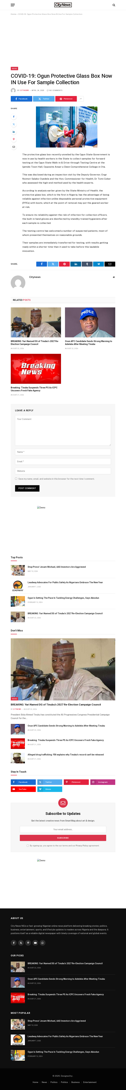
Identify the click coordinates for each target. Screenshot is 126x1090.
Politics (54, 1082)
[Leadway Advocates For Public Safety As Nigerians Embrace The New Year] (18, 586)
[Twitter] (14, 124)
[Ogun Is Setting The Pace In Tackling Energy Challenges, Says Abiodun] (18, 601)
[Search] (113, 5)
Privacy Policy (82, 846)
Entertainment (89, 1082)
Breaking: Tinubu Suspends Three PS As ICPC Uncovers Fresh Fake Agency (34, 389)
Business (75, 1082)
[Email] (14, 147)
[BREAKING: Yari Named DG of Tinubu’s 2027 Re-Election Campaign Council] (36, 322)
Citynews (24, 90)
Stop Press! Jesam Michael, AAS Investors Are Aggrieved (57, 567)
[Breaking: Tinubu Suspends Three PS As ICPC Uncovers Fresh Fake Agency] (36, 369)
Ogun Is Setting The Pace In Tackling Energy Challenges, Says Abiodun (63, 598)
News (14, 68)
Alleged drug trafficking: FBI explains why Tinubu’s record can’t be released (66, 754)
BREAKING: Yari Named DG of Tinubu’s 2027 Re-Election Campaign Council (35, 342)
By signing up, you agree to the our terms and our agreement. (64, 846)
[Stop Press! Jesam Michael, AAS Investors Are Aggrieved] (18, 570)
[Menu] (13, 5)
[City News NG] (63, 5)
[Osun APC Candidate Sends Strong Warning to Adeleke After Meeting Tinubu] (90, 322)
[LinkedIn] (14, 132)
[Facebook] (14, 117)
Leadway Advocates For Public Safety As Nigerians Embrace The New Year (65, 582)
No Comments (56, 90)
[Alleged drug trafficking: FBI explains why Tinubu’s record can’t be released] (18, 758)
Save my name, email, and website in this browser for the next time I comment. (56, 479)
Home (13, 14)
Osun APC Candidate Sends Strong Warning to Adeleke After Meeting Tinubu (88, 342)
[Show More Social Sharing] (81, 99)
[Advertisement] (63, 41)
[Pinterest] (14, 139)
